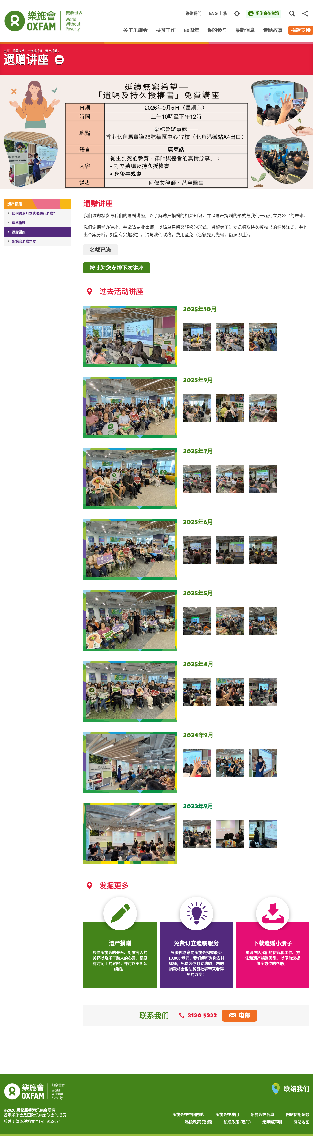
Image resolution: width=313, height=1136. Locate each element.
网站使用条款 (297, 1115)
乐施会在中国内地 (188, 1115)
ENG (213, 13)
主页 (7, 51)
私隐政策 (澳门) (237, 1122)
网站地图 (301, 1122)
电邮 (244, 1015)
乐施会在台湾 (262, 1115)
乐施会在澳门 (227, 1115)
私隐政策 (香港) (198, 1122)
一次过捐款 (35, 51)
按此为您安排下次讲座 (117, 267)
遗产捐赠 (51, 51)
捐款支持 (18, 51)
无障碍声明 (272, 1122)
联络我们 (193, 13)
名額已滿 (100, 249)
